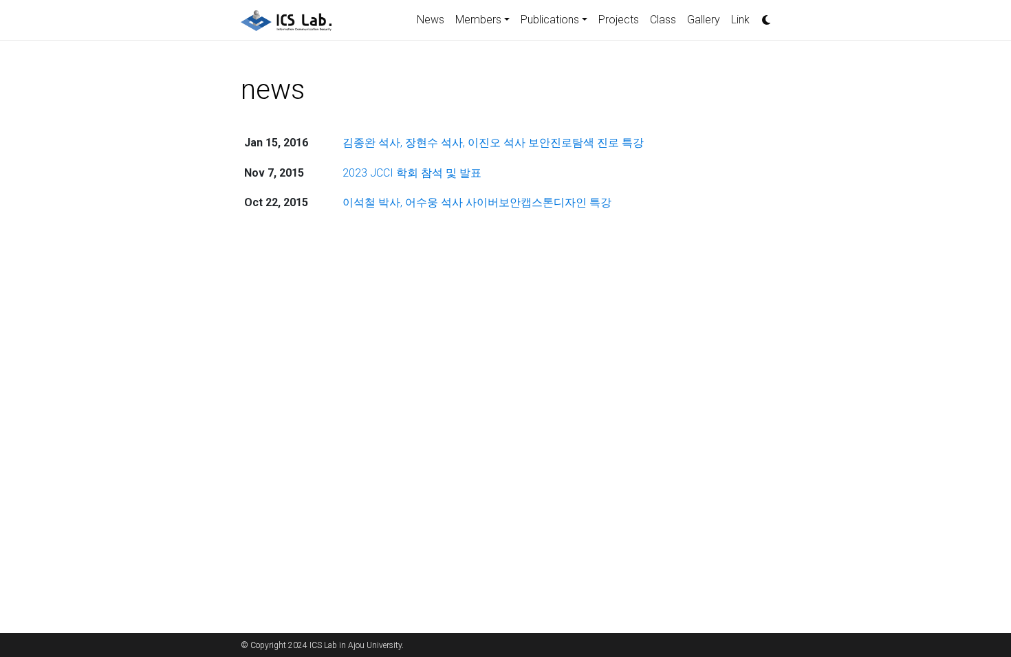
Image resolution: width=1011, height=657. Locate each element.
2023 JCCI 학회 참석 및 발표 (412, 172)
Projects (618, 19)
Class (663, 19)
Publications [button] (550, 19)
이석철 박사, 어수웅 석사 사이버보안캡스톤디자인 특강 (477, 202)
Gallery (703, 19)
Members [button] (478, 19)
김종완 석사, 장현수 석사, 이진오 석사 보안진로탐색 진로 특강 (493, 142)
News (430, 19)
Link (740, 19)
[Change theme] (762, 15)
